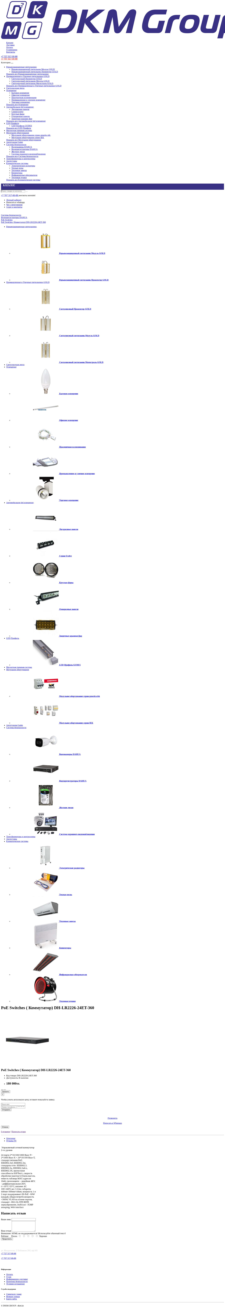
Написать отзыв (18, 1132)
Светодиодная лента (15, 88)
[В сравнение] (5, 1089)
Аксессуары (11, 161)
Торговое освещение (20, 102)
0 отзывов (5, 1132)
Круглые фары (17, 114)
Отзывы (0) (11, 1141)
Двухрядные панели (20, 109)
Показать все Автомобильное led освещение (26, 121)
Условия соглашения (15, 1284)
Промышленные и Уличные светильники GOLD (27, 76)
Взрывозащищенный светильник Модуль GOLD (33, 69)
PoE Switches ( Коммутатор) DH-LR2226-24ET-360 (23, 222)
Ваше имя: (6, 1219)
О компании (11, 50)
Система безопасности (16, 144)
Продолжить (7, 1239)
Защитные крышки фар (21, 119)
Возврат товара (13, 1296)
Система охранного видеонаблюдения (28, 154)
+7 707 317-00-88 (10, 195)
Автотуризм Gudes (14, 142)
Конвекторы (16, 173)
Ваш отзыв (6, 1231)
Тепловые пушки (19, 177)
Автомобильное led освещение (20, 107)
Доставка (10, 45)
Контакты (10, 52)
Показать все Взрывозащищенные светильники (27, 74)
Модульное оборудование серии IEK (27, 137)
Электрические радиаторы (23, 166)
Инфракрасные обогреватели (24, 175)
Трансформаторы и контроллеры (20, 159)
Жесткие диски (18, 152)
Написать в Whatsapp (112, 1123)
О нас (8, 1277)
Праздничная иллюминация (23, 97)
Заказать (5, 1092)
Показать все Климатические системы (23, 180)
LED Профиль (12, 123)
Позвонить (112, 1118)
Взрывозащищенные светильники (21, 67)
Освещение (11, 90)
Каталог (9, 43)
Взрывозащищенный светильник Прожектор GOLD (34, 72)
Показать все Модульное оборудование (23, 140)
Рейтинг (5, 1236)
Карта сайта (11, 1299)
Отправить (6, 1110)
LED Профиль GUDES (21, 126)
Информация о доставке (17, 1279)
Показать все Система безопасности (22, 156)
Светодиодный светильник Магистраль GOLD (32, 83)
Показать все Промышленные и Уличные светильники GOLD (33, 86)
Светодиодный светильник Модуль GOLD (30, 81)
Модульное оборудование (17, 133)
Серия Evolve (17, 112)
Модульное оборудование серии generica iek (30, 135)
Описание (10, 1138)
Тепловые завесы (19, 170)
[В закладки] (2, 1089)
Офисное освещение (20, 95)
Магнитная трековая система (19, 130)
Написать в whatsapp (15, 202)
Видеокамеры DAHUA (21, 147)
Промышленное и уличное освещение (28, 100)
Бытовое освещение (20, 93)
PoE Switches (6, 220)
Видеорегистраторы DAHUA (24, 149)
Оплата (9, 47)
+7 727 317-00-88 (8, 1253)
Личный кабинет (13, 200)
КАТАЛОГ (9, 185)
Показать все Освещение (17, 104)
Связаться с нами (13, 1294)
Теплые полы (17, 168)
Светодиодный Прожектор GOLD (26, 79)
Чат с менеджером (14, 205)
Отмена (5, 1127)
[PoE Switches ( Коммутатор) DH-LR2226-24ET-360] (27, 1064)
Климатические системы (17, 163)
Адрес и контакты (14, 207)
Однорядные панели (20, 116)
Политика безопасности (17, 1281)
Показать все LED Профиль (18, 128)
